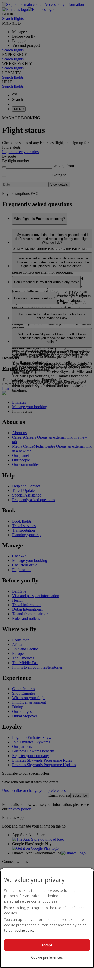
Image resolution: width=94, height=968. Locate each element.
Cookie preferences (47, 957)
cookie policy (24, 930)
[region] (47, 918)
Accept (47, 944)
